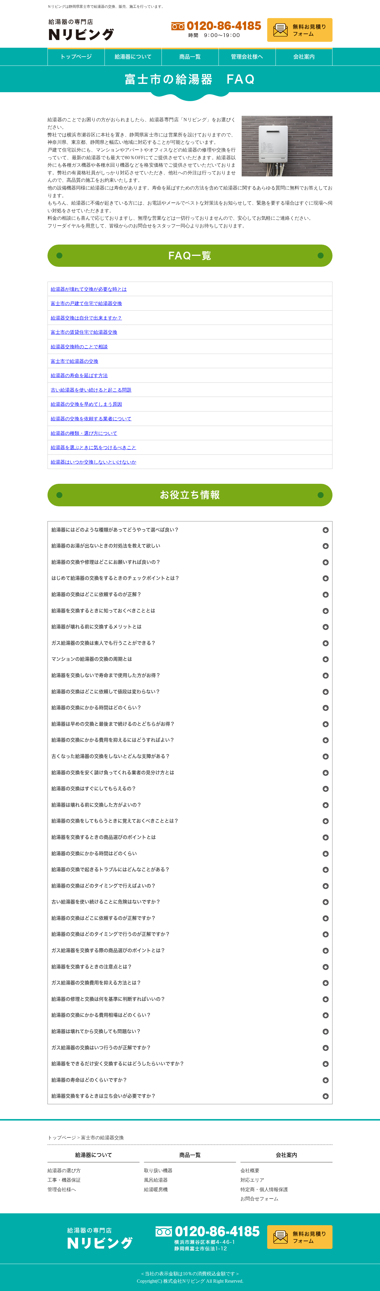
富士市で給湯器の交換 (74, 361)
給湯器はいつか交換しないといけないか (93, 462)
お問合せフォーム (259, 1198)
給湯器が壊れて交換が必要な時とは (89, 289)
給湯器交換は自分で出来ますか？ (86, 317)
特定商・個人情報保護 (264, 1189)
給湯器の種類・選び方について (84, 433)
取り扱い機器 (158, 1170)
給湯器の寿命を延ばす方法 (79, 375)
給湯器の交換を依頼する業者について (91, 418)
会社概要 (249, 1170)
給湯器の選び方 (64, 1170)
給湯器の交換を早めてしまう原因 (86, 404)
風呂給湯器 (156, 1180)
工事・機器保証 (64, 1180)
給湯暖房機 (156, 1189)
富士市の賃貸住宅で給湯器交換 (84, 332)
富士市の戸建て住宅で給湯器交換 (86, 303)
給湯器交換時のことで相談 (79, 346)
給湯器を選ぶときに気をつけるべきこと (93, 447)
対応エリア (252, 1180)
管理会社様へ (247, 56)
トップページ (76, 56)
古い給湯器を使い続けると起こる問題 (91, 389)
